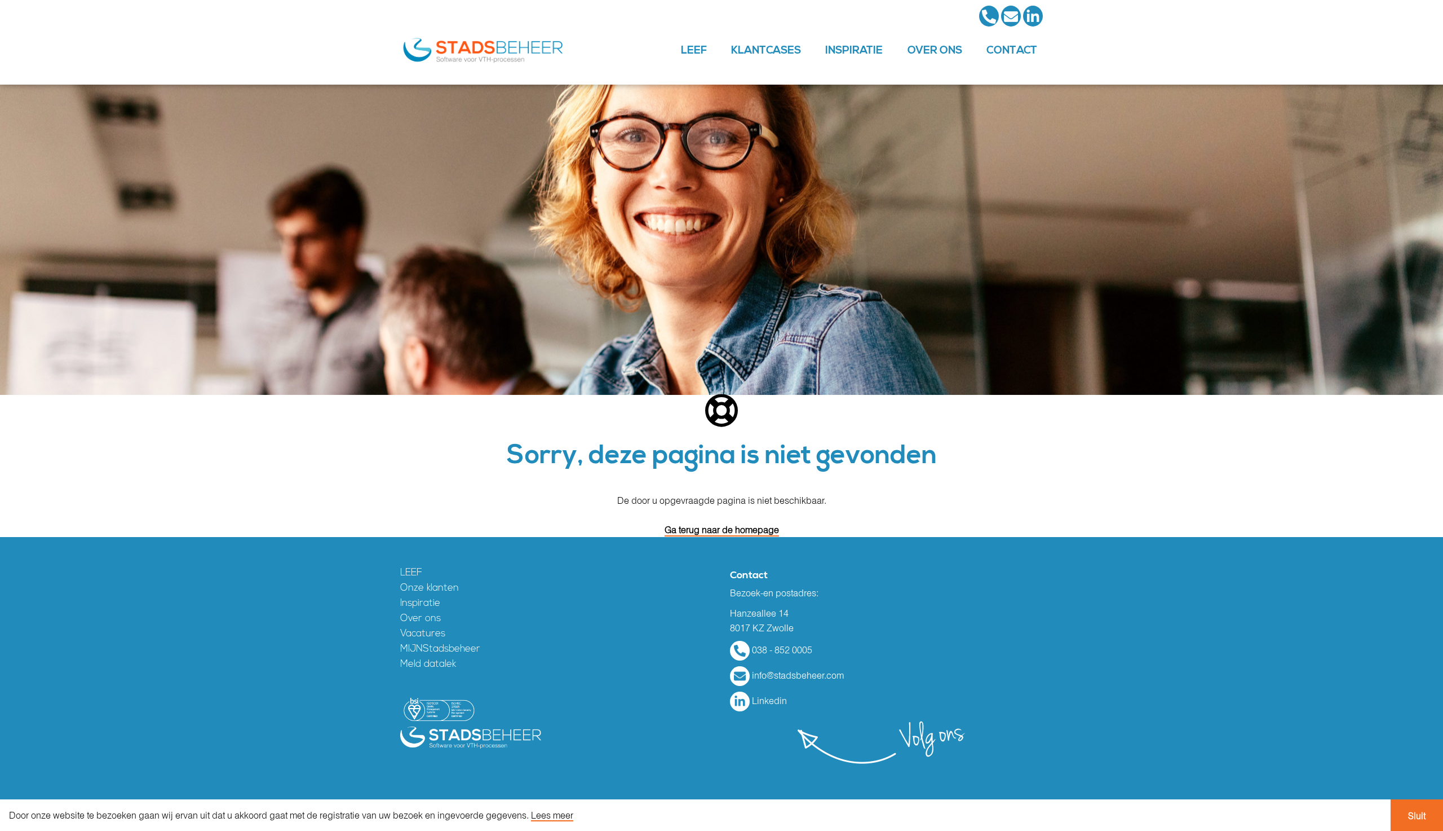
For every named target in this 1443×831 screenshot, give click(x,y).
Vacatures (422, 634)
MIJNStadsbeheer (440, 649)
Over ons (935, 50)
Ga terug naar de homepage (722, 529)
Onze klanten (429, 588)
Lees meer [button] (552, 815)
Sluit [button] (1417, 815)
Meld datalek (428, 664)
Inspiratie (854, 50)
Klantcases (766, 50)
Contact (1011, 50)
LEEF (694, 50)
